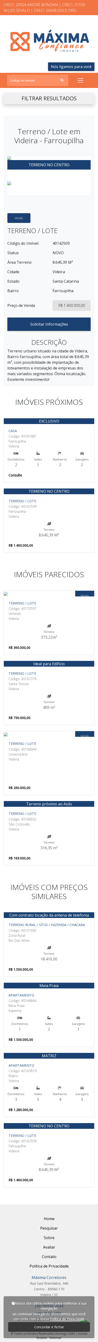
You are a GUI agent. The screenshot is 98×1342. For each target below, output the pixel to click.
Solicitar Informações (49, 324)
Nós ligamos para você (71, 66)
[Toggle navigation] (80, 80)
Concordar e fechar (49, 1327)
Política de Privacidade (67, 1319)
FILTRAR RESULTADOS (49, 98)
